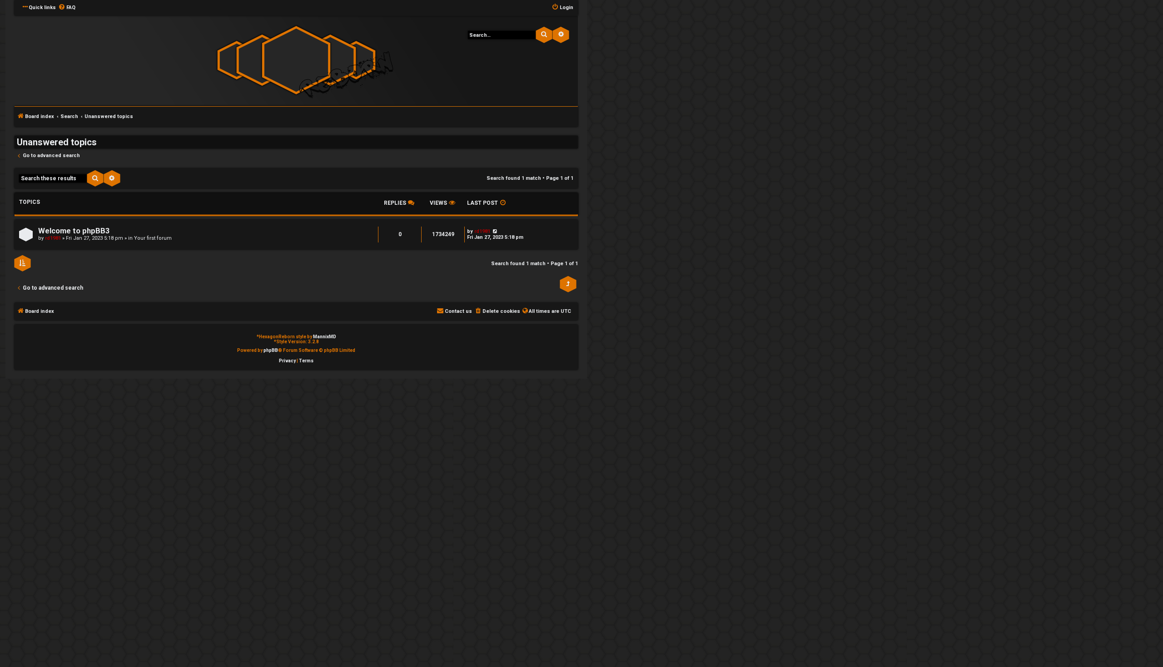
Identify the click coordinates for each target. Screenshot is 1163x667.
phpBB (270, 350)
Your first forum (153, 238)
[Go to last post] (494, 231)
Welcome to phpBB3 (73, 231)
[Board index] (296, 60)
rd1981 (53, 238)
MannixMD (324, 336)
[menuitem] (66, 7)
